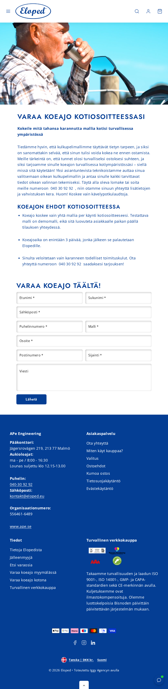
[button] (8, 11)
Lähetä (31, 399)
